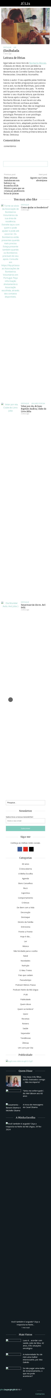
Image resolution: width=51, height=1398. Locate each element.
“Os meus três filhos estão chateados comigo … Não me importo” (34, 1079)
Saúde (25, 1028)
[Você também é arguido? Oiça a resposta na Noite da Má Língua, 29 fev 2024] (25, 1220)
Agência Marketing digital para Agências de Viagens (27, 1389)
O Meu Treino (25, 970)
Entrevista (25, 926)
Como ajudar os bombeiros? (34, 207)
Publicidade (25, 999)
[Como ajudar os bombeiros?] (10, 302)
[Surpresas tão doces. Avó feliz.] (10, 699)
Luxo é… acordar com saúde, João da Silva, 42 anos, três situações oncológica (33, 1344)
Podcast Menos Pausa (25, 985)
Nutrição (25, 965)
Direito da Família (25, 922)
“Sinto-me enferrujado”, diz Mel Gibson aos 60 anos (33, 1093)
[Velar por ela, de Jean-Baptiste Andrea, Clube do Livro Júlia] (10, 500)
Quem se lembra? (25, 1009)
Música (25, 946)
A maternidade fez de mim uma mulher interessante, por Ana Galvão (32, 1358)
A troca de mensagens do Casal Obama (33, 1105)
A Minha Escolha (25, 873)
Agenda (25, 878)
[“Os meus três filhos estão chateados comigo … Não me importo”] (13, 1081)
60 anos (25, 864)
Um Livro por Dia (38, 403)
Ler (15, 47)
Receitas (25, 1018)
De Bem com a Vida (25, 907)
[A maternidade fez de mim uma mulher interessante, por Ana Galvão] (13, 1358)
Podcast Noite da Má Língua (25, 989)
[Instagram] (31, 849)
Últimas (25, 1043)
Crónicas (25, 902)
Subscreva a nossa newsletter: (19, 817)
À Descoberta (25, 868)
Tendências (25, 1038)
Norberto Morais (37, 63)
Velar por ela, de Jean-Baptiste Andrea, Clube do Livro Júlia (33, 409)
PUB (26, 994)
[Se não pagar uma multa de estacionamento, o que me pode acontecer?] (13, 1372)
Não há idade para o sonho (25, 951)
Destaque (7, 47)
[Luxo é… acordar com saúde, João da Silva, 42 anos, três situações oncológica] (13, 1344)
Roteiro (25, 1023)
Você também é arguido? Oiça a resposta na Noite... (25, 1323)
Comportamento (25, 897)
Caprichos (25, 893)
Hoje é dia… (25, 936)
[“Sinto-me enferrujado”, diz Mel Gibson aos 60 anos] (13, 1095)
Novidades (25, 960)
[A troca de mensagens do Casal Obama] (13, 1107)
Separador (25, 1033)
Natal (25, 955)
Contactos (40, 1394)
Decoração (25, 912)
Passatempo (25, 980)
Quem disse (25, 1004)
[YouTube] (25, 849)
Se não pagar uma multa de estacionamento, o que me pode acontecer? (33, 1372)
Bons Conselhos (25, 883)
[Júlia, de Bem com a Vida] (25, 3)
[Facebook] (20, 849)
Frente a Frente (25, 931)
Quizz (25, 1014)
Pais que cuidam (25, 975)
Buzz (25, 888)
